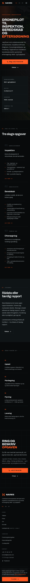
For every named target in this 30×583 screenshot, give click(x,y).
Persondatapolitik (7, 540)
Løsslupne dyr (11, 528)
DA (16, 3)
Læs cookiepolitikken (20, 574)
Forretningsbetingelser (8, 537)
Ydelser (14, 67)
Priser (14, 476)
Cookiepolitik (5, 543)
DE (22, 3)
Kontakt (4, 524)
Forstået (14, 579)
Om (3, 521)
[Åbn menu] (26, 3)
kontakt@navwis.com (8, 554)
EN (19, 3)
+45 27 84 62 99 (16, 470)
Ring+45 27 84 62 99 (16, 61)
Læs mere (7, 178)
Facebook (7, 560)
